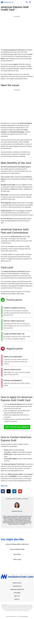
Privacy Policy (17, 583)
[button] (27, 2)
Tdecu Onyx (17, 559)
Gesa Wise (17, 554)
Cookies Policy (17, 586)
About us (17, 596)
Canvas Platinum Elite (17, 549)
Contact (17, 599)
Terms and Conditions (17, 589)
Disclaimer (17, 592)
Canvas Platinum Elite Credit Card (17, 544)
